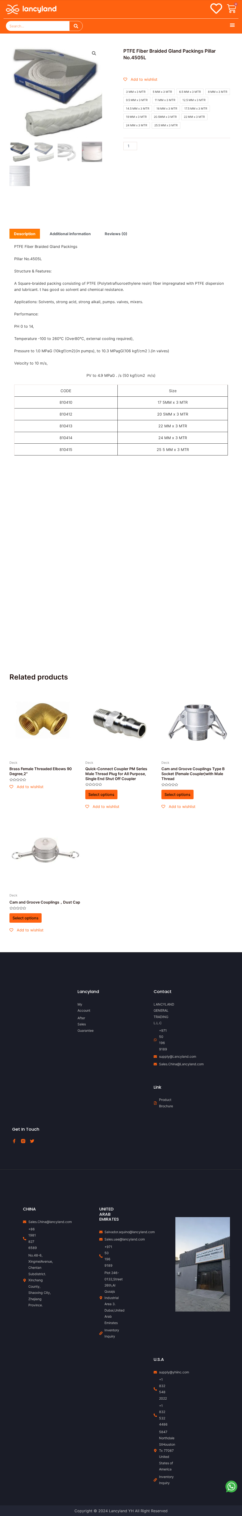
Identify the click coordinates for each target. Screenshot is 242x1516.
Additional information (70, 233)
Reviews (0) (116, 233)
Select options (101, 794)
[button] (232, 25)
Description (24, 233)
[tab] (24, 234)
